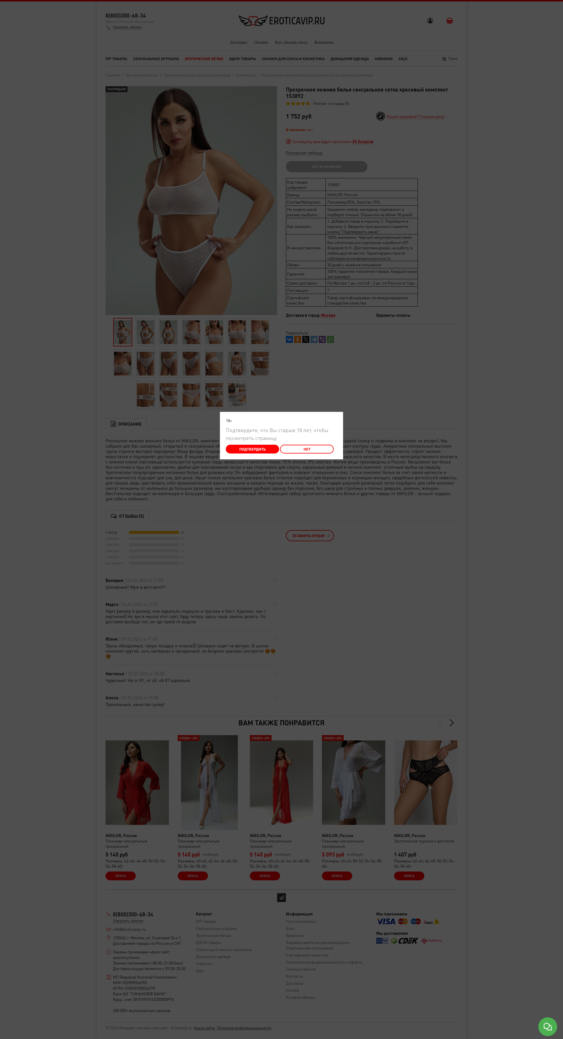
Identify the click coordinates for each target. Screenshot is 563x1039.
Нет (307, 448)
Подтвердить (252, 448)
